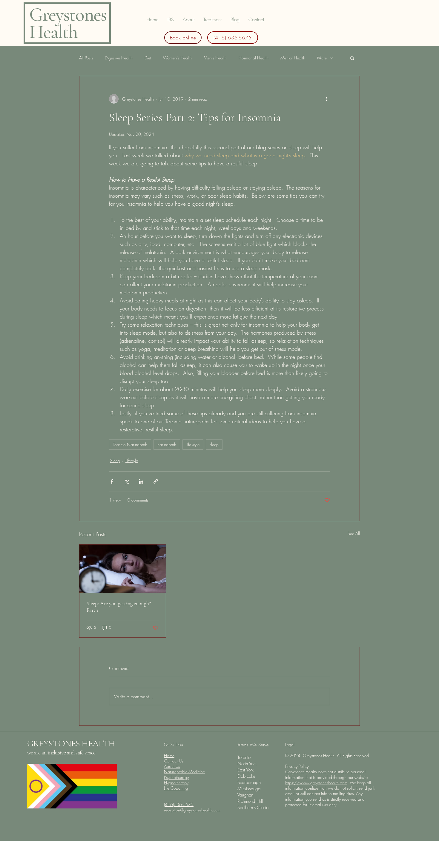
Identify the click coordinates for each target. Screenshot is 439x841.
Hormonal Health (253, 58)
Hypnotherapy (176, 782)
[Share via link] (156, 481)
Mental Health (292, 58)
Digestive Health (119, 58)
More (322, 58)
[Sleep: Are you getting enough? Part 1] (122, 569)
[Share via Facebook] (112, 481)
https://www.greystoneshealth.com (316, 782)
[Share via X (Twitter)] (126, 481)
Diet (148, 58)
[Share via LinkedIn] (141, 481)
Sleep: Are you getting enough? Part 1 (119, 606)
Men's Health (215, 58)
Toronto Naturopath (130, 444)
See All (354, 533)
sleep (214, 444)
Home (169, 755)
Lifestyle (131, 460)
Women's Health (177, 58)
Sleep (115, 460)
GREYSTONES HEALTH (71, 743)
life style (192, 444)
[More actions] (326, 98)
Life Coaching (176, 788)
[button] (212, 19)
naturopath (166, 444)
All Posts (86, 58)
